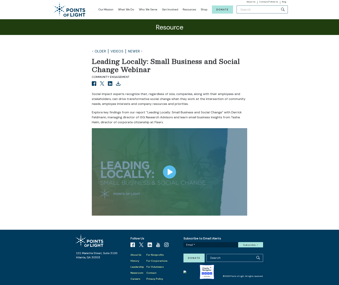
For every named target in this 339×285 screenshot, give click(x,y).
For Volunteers (155, 266)
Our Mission (105, 9)
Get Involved (170, 9)
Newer (134, 51)
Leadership (137, 266)
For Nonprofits (155, 254)
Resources (189, 9)
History (134, 260)
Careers (135, 278)
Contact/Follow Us (268, 1)
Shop (204, 9)
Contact (151, 272)
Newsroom (136, 272)
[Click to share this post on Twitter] (102, 84)
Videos (117, 51)
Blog (284, 1)
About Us (251, 1)
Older (100, 51)
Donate (222, 9)
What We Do (126, 9)
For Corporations (156, 260)
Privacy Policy (154, 278)
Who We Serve (148, 9)
